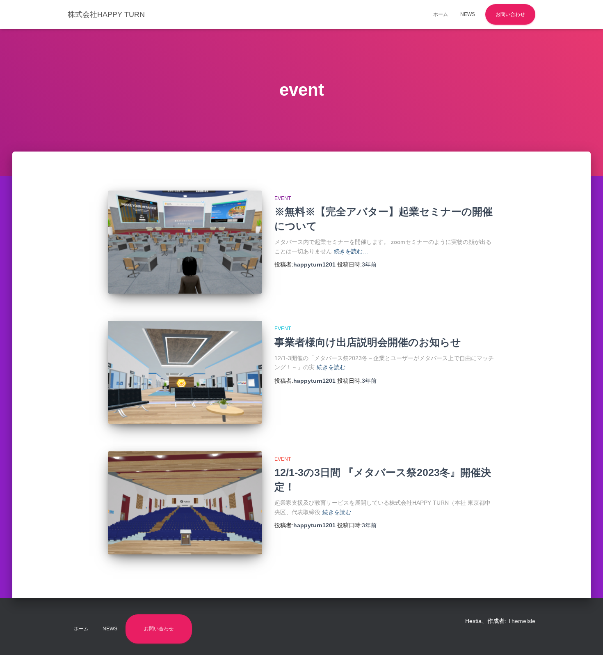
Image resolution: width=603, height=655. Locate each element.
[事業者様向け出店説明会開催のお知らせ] (185, 372)
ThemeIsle (521, 621)
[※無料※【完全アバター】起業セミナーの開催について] (185, 242)
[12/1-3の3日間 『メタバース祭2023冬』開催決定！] (185, 502)
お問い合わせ (510, 14)
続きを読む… (351, 251)
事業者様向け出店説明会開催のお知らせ (367, 342)
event (282, 198)
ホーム (440, 14)
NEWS (467, 14)
